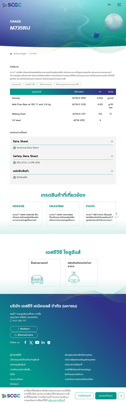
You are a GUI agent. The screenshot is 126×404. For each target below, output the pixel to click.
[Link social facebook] (25, 343)
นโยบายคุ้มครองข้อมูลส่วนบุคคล (80, 359)
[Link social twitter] (31, 343)
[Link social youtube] (37, 343)
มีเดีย (12, 374)
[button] (116, 214)
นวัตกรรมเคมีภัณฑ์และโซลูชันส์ (24, 359)
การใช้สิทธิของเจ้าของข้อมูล (78, 369)
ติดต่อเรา (14, 384)
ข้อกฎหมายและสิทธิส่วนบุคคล (78, 355)
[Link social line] (49, 344)
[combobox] (110, 4)
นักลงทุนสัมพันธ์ (17, 364)
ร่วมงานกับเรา (16, 379)
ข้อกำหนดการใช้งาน (74, 374)
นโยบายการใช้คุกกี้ (73, 364)
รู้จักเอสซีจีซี (15, 355)
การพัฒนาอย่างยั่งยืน (20, 369)
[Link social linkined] (43, 343)
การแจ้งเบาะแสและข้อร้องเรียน (79, 379)
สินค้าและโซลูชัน (20, 53)
